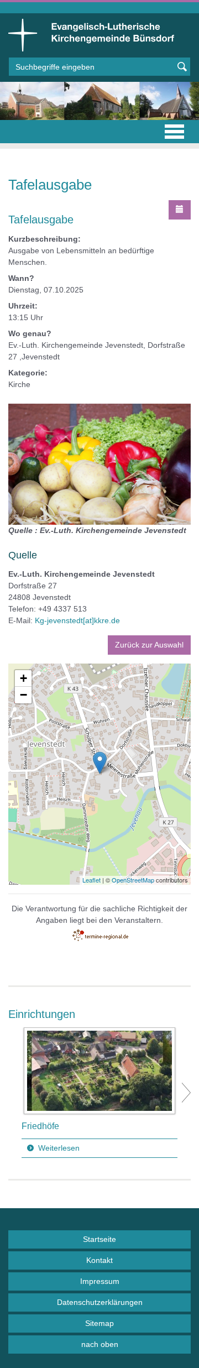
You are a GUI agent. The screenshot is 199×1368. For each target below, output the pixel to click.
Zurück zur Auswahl (149, 644)
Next (186, 1093)
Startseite (99, 1239)
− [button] (23, 695)
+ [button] (23, 678)
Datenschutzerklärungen (100, 1302)
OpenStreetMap (133, 879)
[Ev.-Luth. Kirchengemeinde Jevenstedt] (100, 762)
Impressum (99, 1281)
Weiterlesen (59, 1148)
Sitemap (99, 1323)
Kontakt (99, 1260)
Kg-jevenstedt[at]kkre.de (77, 620)
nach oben (99, 1344)
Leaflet (91, 879)
